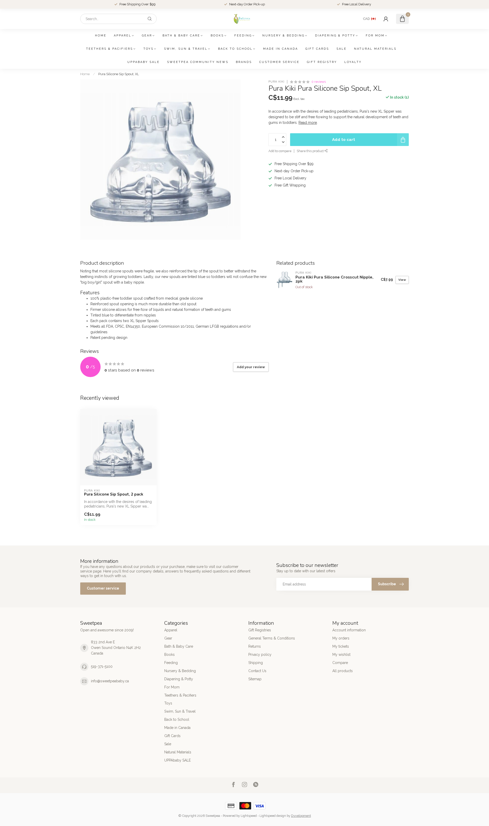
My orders (340, 638)
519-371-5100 (102, 666)
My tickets (340, 646)
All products (342, 671)
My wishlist (341, 654)
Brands (244, 62)
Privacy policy (259, 654)
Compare (340, 663)
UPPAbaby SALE (143, 62)
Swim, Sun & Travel (186, 48)
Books (217, 35)
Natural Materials (375, 48)
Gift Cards (317, 48)
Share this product (310, 151)
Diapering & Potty (335, 35)
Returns (254, 646)
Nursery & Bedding (283, 35)
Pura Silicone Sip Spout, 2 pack (113, 494)
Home (100, 35)
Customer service (279, 62)
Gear (147, 35)
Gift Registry (322, 62)
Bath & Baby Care (181, 35)
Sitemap (255, 679)
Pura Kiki (276, 81)
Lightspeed (249, 816)
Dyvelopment (301, 816)
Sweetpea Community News (197, 62)
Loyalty (353, 62)
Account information (349, 630)
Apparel (122, 35)
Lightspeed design (273, 816)
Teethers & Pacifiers (109, 48)
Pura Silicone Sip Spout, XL (118, 74)
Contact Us (257, 671)
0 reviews (318, 82)
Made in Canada (280, 48)
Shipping (255, 663)
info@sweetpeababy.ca (110, 681)
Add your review (251, 367)
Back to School (235, 48)
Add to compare (279, 151)
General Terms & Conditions (271, 638)
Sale (341, 48)
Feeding (243, 35)
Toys (148, 48)
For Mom (375, 35)
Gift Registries (259, 630)
